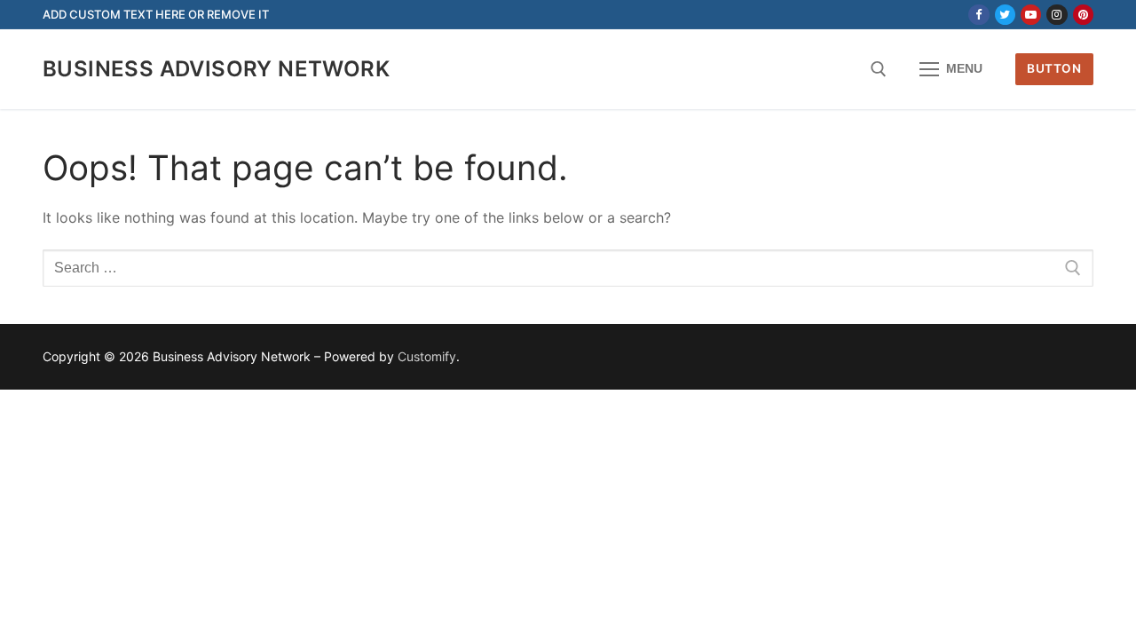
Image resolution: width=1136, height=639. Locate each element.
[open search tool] (879, 69)
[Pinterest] (1083, 14)
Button (1054, 68)
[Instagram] (1056, 14)
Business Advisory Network (216, 69)
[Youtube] (1031, 14)
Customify (427, 356)
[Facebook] (978, 14)
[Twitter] (1005, 14)
